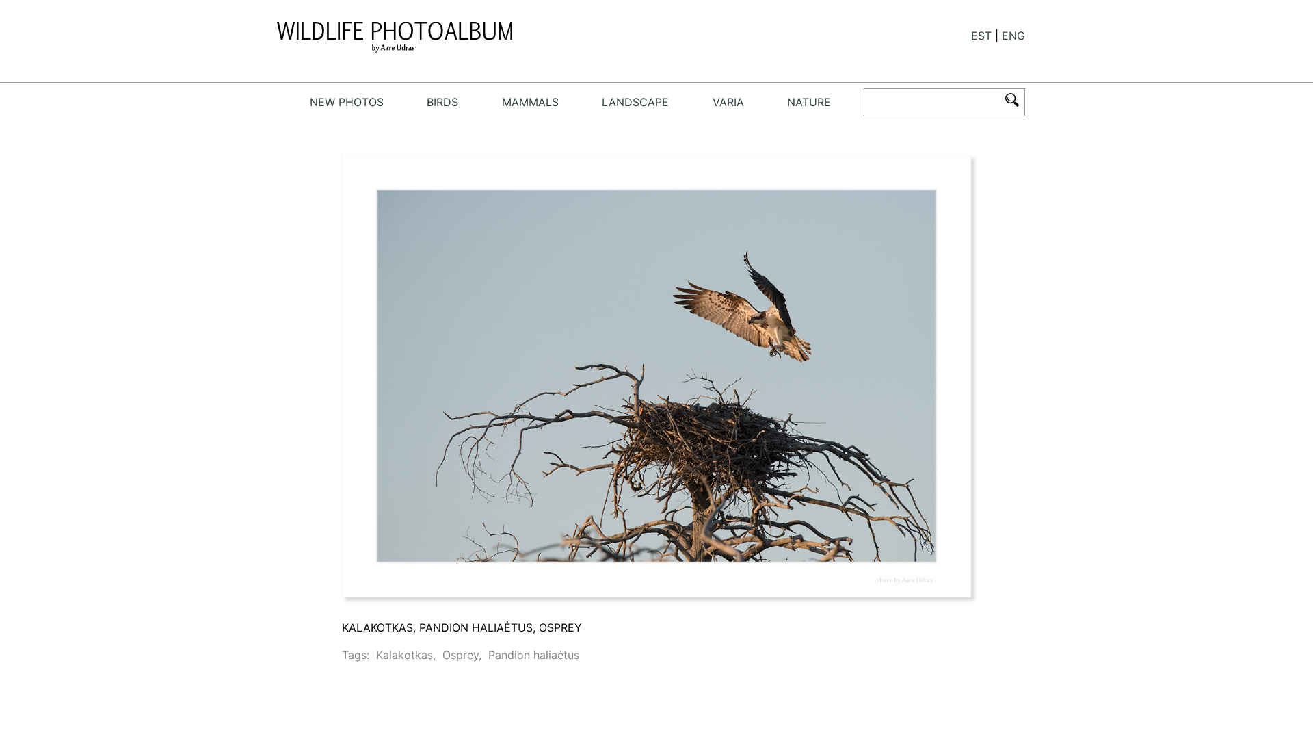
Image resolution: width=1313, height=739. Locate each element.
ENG (1013, 35)
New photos (347, 102)
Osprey (460, 655)
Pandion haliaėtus (533, 655)
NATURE (809, 102)
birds (442, 102)
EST (981, 35)
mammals (530, 102)
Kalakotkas (404, 655)
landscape (635, 102)
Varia (728, 102)
